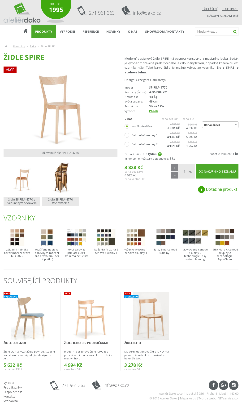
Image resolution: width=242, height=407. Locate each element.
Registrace (230, 9)
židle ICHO (132, 343)
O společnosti (13, 392)
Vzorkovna (11, 401)
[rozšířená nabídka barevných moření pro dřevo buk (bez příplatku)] (47, 237)
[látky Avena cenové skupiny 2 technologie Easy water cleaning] (195, 237)
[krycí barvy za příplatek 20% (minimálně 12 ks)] (76, 237)
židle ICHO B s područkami (86, 343)
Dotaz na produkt (221, 189)
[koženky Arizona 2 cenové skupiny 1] (106, 237)
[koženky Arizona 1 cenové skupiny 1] (136, 237)
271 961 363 (102, 13)
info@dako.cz (147, 13)
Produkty (19, 46)
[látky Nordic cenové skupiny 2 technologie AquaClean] (225, 237)
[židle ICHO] (150, 316)
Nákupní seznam (219, 16)
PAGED (153, 111)
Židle (33, 46)
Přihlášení (209, 9)
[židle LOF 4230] (30, 316)
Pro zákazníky (13, 387)
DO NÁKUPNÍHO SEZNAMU (217, 171)
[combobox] (220, 124)
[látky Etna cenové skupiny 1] (165, 237)
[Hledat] (235, 31)
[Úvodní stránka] (22, 12)
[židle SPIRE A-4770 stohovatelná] (60, 177)
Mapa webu (188, 398)
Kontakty (9, 396)
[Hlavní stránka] (6, 46)
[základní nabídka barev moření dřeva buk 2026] (17, 237)
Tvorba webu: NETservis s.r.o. (218, 398)
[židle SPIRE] (60, 107)
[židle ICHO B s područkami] (90, 316)
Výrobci (9, 383)
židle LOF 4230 (15, 343)
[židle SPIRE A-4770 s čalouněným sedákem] (22, 177)
